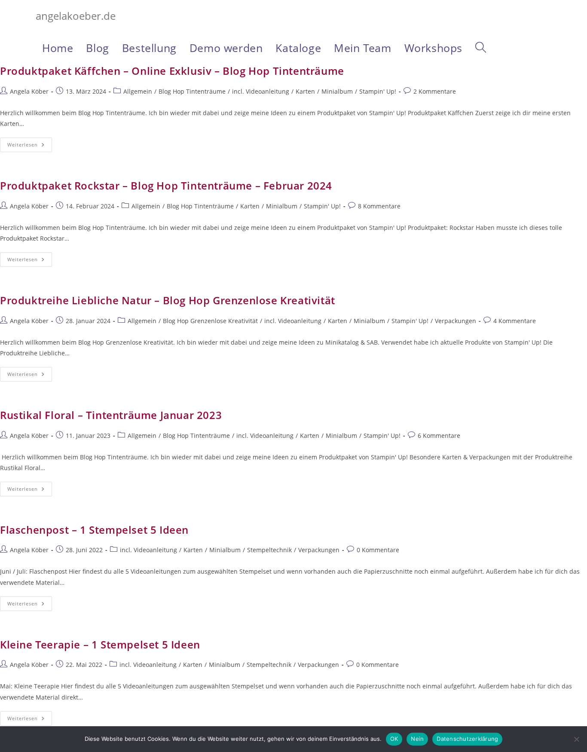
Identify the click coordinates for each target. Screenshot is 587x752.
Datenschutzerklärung (467, 738)
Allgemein (137, 91)
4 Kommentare (514, 321)
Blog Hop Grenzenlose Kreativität (210, 321)
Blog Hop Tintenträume (192, 91)
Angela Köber (29, 91)
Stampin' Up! (377, 91)
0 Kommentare (378, 550)
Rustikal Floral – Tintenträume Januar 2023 (111, 415)
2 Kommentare (434, 91)
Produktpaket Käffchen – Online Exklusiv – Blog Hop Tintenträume (172, 71)
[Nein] (576, 739)
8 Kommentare (379, 206)
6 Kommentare (439, 435)
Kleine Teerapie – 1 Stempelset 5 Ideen (100, 644)
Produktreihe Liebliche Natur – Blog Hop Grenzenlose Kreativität (167, 300)
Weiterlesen (29, 146)
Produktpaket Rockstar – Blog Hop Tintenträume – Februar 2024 (166, 185)
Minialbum (337, 91)
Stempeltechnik (269, 550)
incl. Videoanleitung (260, 91)
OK (394, 738)
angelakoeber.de (76, 16)
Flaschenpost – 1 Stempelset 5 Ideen (94, 530)
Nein (417, 738)
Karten (305, 91)
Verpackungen (455, 321)
